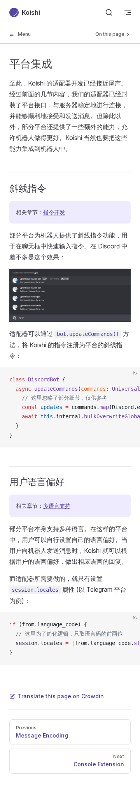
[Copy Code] (127, 380)
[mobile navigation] (127, 12)
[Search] (109, 12)
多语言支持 (56, 505)
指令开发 (54, 212)
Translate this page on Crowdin (61, 696)
